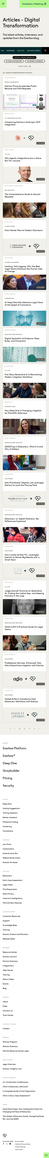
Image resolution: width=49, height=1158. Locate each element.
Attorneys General (35, 61)
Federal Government (11, 858)
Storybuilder (11, 770)
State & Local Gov (10, 853)
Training (6, 930)
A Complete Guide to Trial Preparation (19, 1091)
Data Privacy (8, 894)
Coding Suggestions (11, 808)
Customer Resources (11, 916)
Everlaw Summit (10, 957)
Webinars (11, 50)
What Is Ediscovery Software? (15, 1087)
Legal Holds (8, 885)
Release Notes (9, 939)
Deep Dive (10, 763)
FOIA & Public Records (12, 903)
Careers (6, 1028)
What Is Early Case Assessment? (16, 1096)
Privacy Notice (19, 1141)
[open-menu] (46, 1155)
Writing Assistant (10, 813)
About (5, 1002)
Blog (4, 988)
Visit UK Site (19, 1149)
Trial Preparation (10, 889)
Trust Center (8, 1015)
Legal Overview (9, 1064)
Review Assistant (10, 817)
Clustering (7, 826)
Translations (8, 831)
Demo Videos (8, 979)
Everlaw (9, 756)
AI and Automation (14, 61)
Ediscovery (7, 876)
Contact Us (8, 1011)
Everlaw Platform (14, 748)
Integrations (8, 966)
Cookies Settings (20, 1147)
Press (5, 1006)
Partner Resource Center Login (16, 1051)
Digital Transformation (25, 57)
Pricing (7, 778)
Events (5, 984)
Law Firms (7, 844)
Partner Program (10, 1042)
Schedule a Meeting (32, 3)
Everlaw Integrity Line (12, 1069)
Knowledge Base (10, 925)
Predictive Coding (10, 822)
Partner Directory (10, 961)
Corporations (8, 849)
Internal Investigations (12, 898)
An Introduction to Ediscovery (15, 1082)
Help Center (8, 970)
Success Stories (34, 50)
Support (6, 921)
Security (8, 785)
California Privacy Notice (22, 1144)
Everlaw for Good (10, 862)
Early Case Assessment (12, 880)
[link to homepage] (5, 1137)
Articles (20, 50)
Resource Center (10, 952)
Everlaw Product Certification (15, 934)
